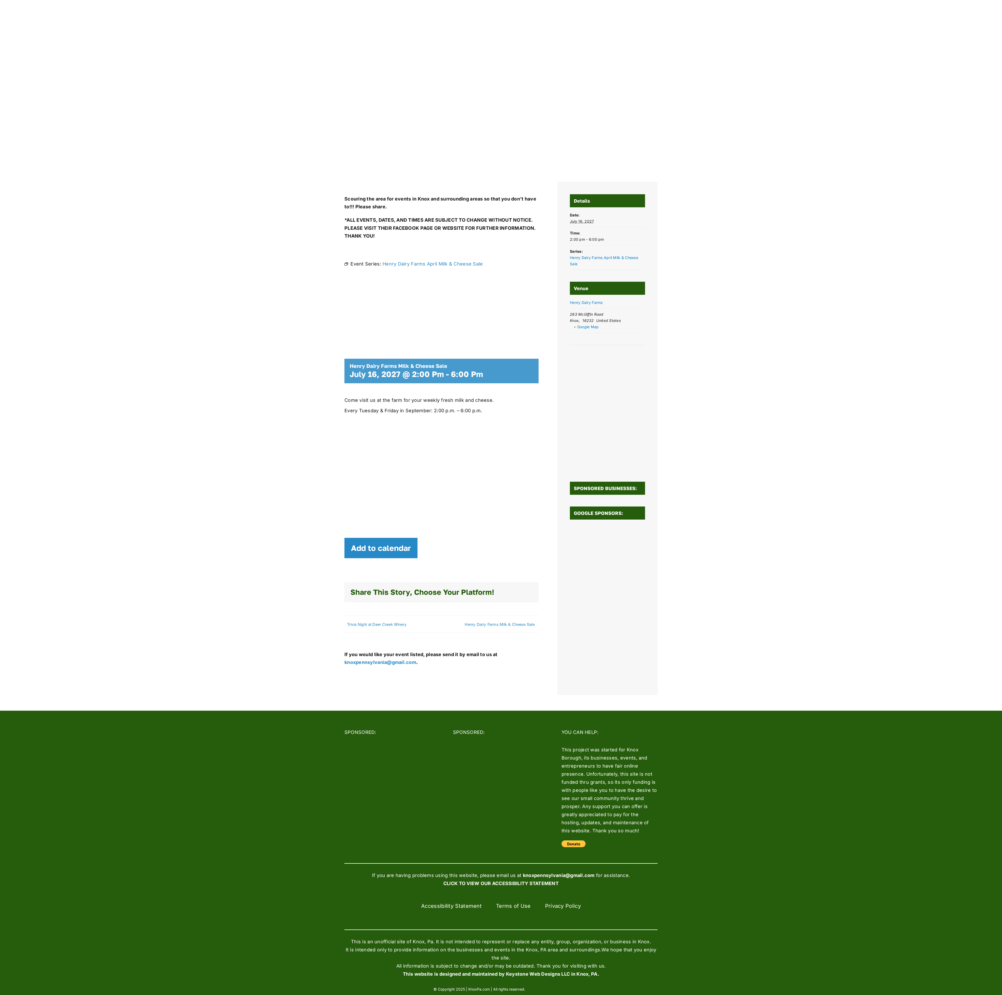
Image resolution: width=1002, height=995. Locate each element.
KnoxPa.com (479, 989)
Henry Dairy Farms (586, 302)
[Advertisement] (607, 604)
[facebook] (538, 988)
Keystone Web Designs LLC (538, 974)
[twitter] (547, 988)
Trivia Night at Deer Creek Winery (377, 624)
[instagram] (557, 988)
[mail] (566, 988)
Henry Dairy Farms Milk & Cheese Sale (500, 624)
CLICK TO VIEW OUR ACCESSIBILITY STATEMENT (501, 883)
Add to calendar (381, 548)
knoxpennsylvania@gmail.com (380, 662)
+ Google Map (586, 327)
